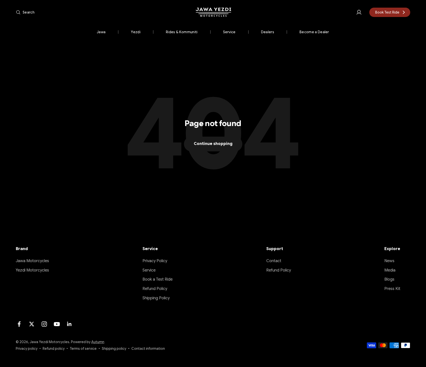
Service (229, 32)
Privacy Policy (154, 260)
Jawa (101, 32)
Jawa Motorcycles (32, 260)
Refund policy (54, 348)
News (389, 260)
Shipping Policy (156, 298)
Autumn (97, 342)
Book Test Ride (387, 12)
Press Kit (392, 288)
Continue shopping (213, 143)
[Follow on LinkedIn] (69, 324)
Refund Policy (154, 288)
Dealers (267, 32)
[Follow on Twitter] (31, 324)
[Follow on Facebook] (19, 324)
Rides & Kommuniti (181, 32)
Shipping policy (114, 348)
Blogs (389, 279)
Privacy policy (26, 348)
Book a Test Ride (157, 279)
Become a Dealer (314, 32)
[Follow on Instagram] (44, 324)
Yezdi (136, 32)
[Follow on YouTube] (56, 324)
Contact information (148, 348)
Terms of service (83, 348)
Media (389, 270)
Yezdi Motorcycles (32, 270)
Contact (273, 260)
